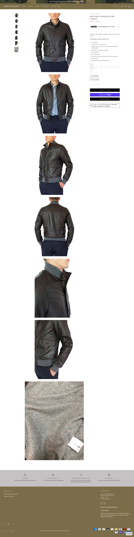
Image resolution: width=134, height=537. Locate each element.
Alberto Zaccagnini (95, 13)
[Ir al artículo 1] (16, 15)
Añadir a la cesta (105, 90)
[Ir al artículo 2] (16, 21)
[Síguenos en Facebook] (4, 524)
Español (115, 6)
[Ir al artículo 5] (16, 37)
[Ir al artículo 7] (16, 49)
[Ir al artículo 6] (16, 43)
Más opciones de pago (105, 99)
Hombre (31, 6)
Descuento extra (55, 6)
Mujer (37, 6)
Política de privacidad (9, 496)
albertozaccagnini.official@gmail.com (109, 507)
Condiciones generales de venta (11, 494)
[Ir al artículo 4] (16, 32)
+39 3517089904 (104, 510)
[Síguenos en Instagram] (8, 524)
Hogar (24, 6)
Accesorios (45, 6)
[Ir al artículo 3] (16, 26)
